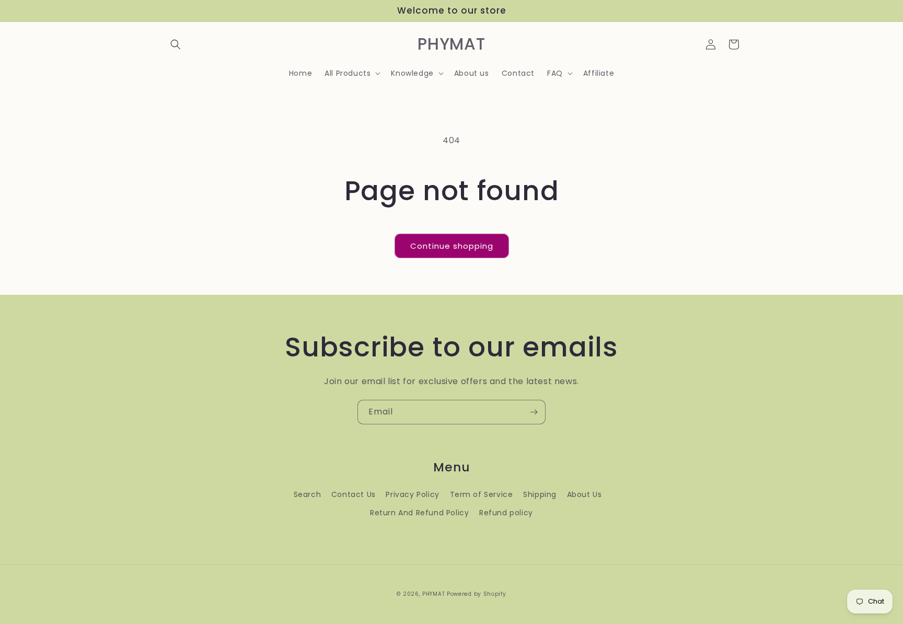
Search (307, 494)
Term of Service (481, 494)
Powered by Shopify (476, 594)
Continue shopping (451, 245)
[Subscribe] (533, 412)
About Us (584, 494)
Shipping (540, 494)
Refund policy (506, 512)
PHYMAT (433, 594)
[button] (175, 44)
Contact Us (353, 494)
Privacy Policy (412, 494)
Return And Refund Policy (419, 512)
